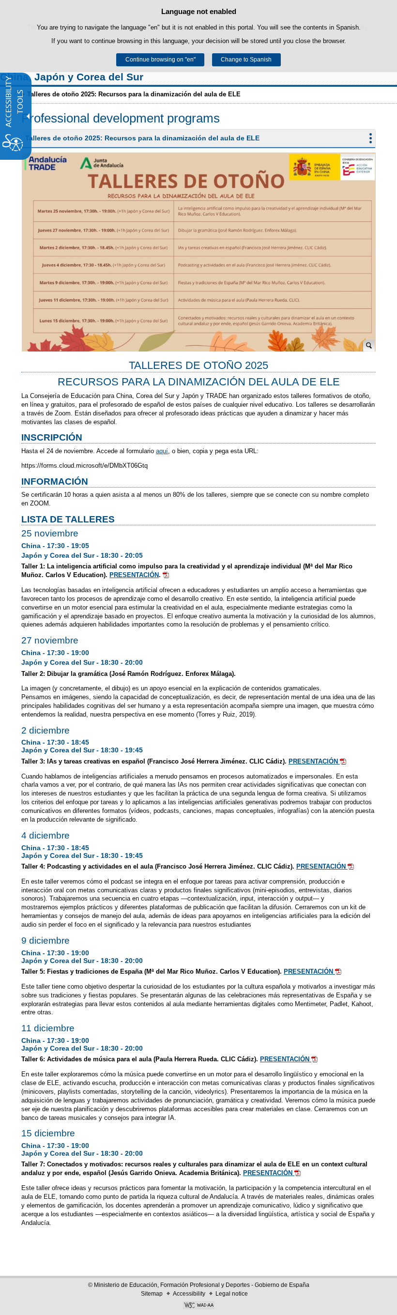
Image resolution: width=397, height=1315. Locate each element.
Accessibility (189, 1293)
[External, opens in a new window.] (198, 1306)
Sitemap (152, 1293)
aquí (162, 451)
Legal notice (231, 1293)
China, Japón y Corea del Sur (71, 76)
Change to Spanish (246, 59)
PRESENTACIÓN (134, 575)
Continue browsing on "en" (160, 59)
